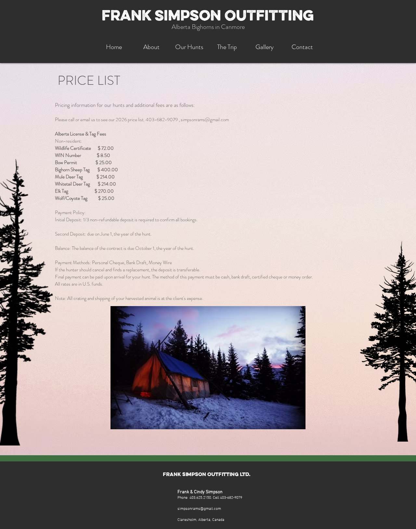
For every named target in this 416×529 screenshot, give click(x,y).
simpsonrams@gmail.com (205, 119)
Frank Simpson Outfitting (208, 17)
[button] (227, 47)
